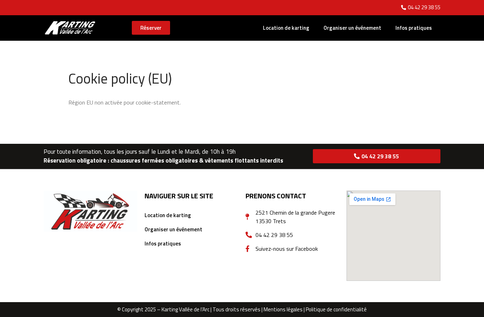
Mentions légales (283, 309)
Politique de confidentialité (336, 309)
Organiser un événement (352, 28)
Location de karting (286, 28)
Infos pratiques (413, 28)
